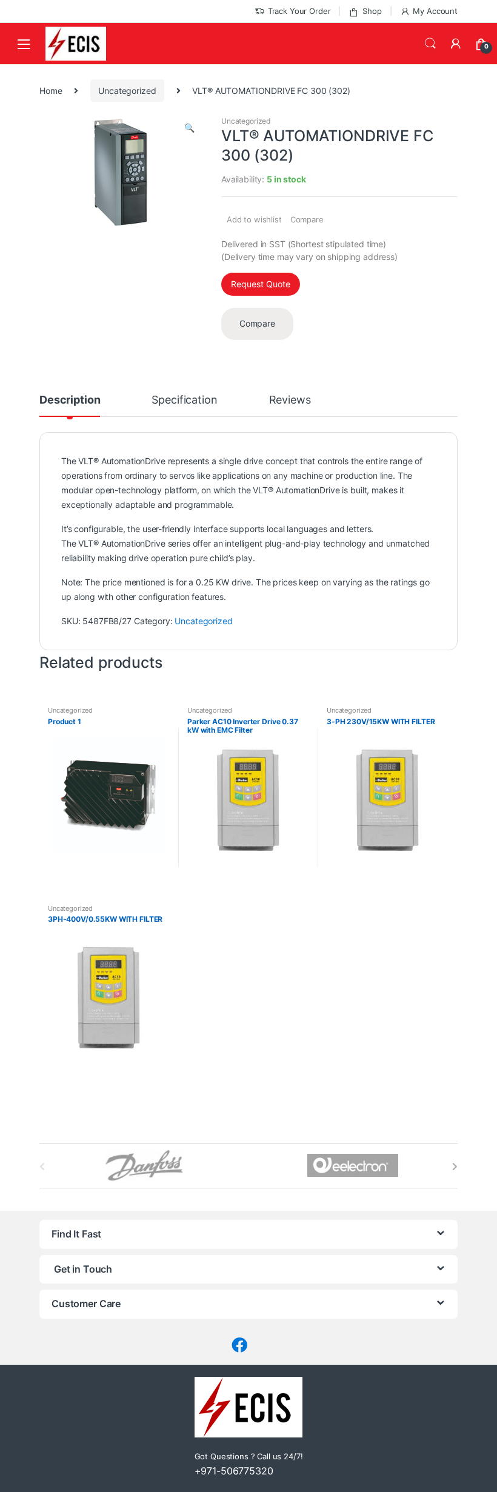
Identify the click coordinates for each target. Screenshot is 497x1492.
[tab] (69, 405)
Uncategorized (127, 90)
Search (430, 43)
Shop (371, 11)
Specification (184, 400)
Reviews (290, 400)
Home (50, 90)
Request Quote (260, 284)
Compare (307, 219)
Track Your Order (299, 11)
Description (69, 400)
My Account (435, 11)
